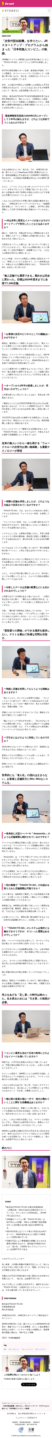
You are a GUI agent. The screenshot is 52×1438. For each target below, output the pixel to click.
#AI (5, 1349)
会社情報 (10, 1413)
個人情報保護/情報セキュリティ (30, 1413)
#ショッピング (27, 1349)
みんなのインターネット (20, 1403)
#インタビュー (14, 1349)
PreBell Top (6, 1403)
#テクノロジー (40, 1349)
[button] (49, 10)
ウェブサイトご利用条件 (25, 1417)
